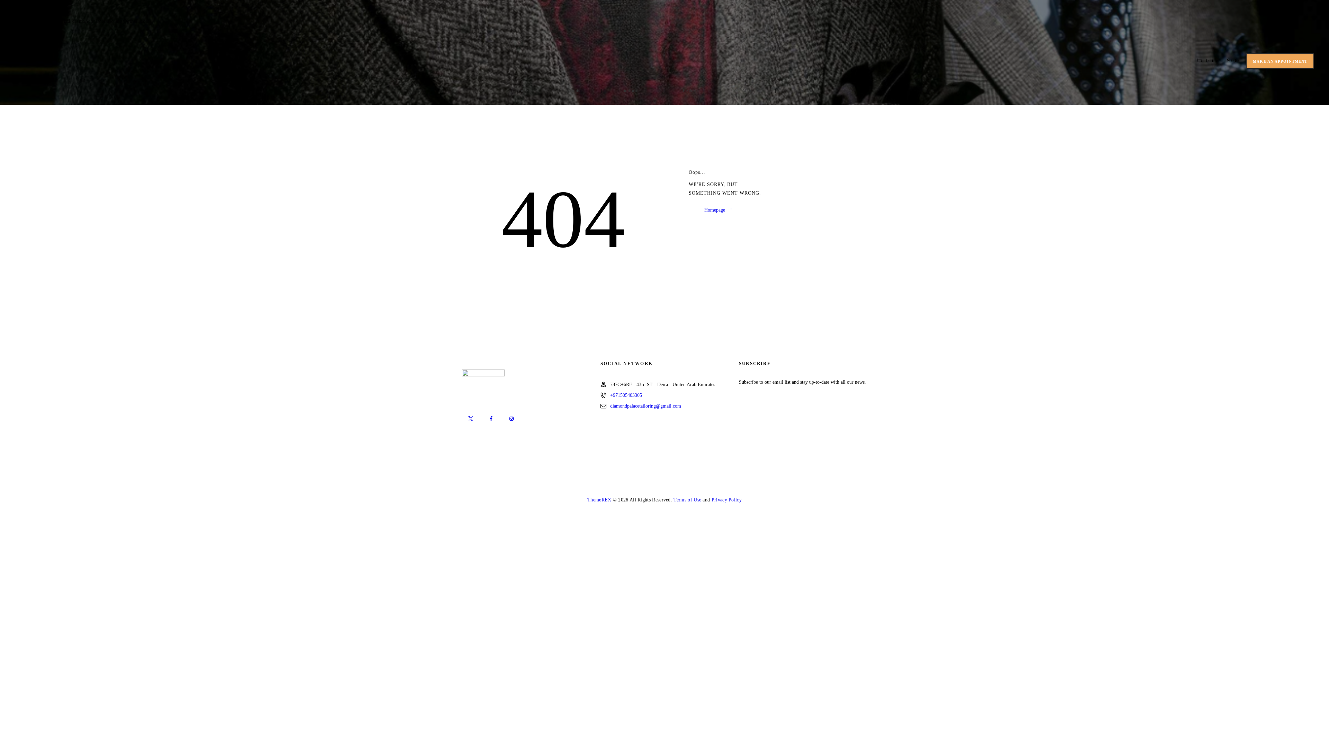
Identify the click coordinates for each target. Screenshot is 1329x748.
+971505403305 (626, 395)
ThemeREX (599, 499)
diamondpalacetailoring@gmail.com (645, 406)
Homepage (714, 209)
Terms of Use (687, 499)
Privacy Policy (727, 499)
